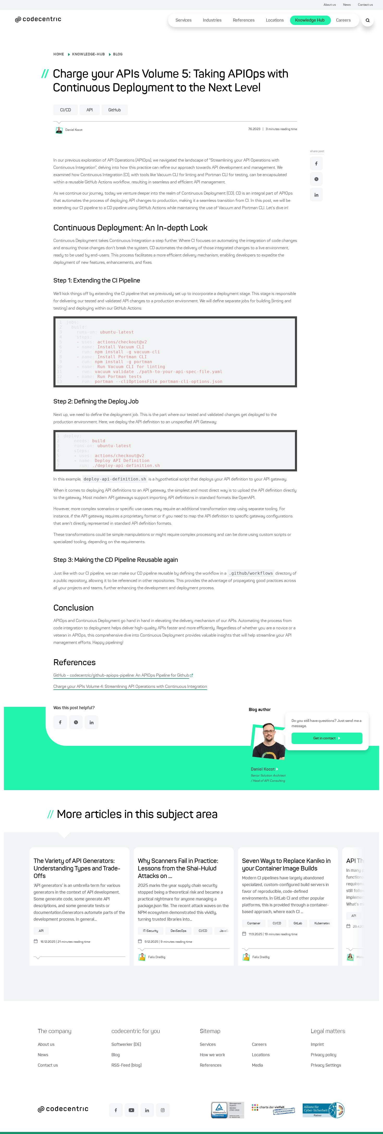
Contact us (365, 5)
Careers (343, 20)
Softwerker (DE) (126, 1045)
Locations (275, 20)
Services (183, 20)
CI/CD (65, 110)
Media (257, 1065)
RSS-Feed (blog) (126, 1065)
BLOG (118, 54)
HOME (58, 54)
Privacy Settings (326, 1065)
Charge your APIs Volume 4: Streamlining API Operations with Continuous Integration (130, 687)
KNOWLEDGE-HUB (88, 54)
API (90, 110)
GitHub (114, 110)
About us (330, 5)
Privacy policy (323, 1055)
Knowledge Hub (310, 20)
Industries (212, 20)
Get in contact (324, 738)
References (244, 20)
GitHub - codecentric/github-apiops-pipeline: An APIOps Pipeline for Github (121, 676)
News (347, 5)
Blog (116, 1055)
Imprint (317, 1045)
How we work (212, 1055)
